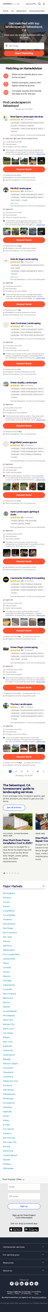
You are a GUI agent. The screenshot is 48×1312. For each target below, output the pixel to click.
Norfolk (6, 1146)
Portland (7, 1085)
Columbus (8, 1076)
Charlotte (8, 1050)
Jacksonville (9, 959)
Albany (6, 1037)
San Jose (7, 937)
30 (38, 771)
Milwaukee (8, 1168)
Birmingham (9, 893)
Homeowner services (14, 1247)
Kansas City (9, 1024)
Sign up (24, 1206)
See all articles (14, 807)
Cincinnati (8, 1068)
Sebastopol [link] (21, 11)
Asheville (7, 1046)
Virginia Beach (10, 1155)
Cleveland (8, 1072)
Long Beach (9, 910)
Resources (8, 1263)
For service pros (11, 1255)
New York (8, 1042)
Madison (7, 1164)
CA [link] (12, 11)
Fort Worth (8, 1129)
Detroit (6, 1007)
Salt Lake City (10, 1142)
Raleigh (6, 1059)
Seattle (6, 1159)
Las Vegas (8, 1033)
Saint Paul (8, 1020)
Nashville (7, 1111)
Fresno (6, 906)
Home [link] (5, 11)
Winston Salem (10, 1063)
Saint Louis (8, 1028)
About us (7, 1270)
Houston (7, 1133)
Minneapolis (9, 1015)
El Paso (6, 1124)
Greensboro (9, 1055)
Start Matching (24, 53)
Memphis (7, 1107)
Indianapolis (9, 985)
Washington (9, 950)
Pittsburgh (8, 1098)
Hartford (7, 945)
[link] (24, 125)
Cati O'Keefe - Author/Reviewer (15, 833)
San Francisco (10, 932)
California (17, 1292)
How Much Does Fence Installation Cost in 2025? (17, 842)
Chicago (7, 980)
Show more (41, 154)
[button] (7, 161)
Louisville (7, 989)
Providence (9, 1103)
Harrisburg (8, 1090)
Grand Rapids (10, 1011)
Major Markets (12, 886)
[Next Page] (43, 771)
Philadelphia (9, 1094)
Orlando (7, 967)
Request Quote (24, 169)
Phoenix (7, 897)
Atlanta (6, 976)
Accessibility (36, 1293)
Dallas (6, 1120)
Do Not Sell (26, 1292)
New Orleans (9, 993)
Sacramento (9, 924)
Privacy (9, 1292)
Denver (6, 941)
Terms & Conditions (39, 1297)
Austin (6, 1116)
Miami (6, 963)
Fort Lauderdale (11, 954)
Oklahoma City (10, 1081)
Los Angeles (9, 915)
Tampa (6, 972)
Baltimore (8, 998)
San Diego (8, 928)
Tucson (6, 902)
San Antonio (9, 1138)
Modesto (7, 919)
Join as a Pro (30, 4)
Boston (6, 1002)
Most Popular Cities (12, 1179)
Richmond (8, 1151)
